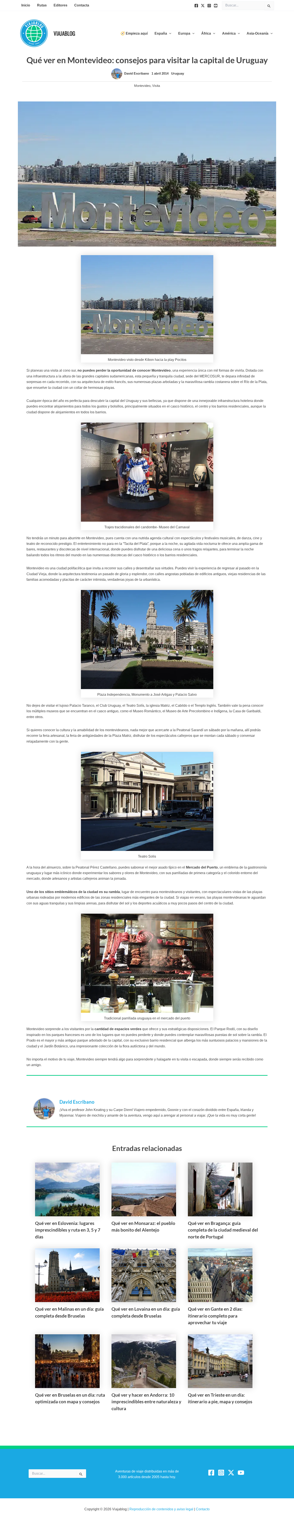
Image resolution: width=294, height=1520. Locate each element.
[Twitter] (203, 6)
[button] (169, 33)
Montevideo (142, 85)
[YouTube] (216, 6)
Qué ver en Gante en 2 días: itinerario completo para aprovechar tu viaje (215, 1315)
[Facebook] (196, 6)
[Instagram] (209, 6)
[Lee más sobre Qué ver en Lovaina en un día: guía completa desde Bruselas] (143, 1275)
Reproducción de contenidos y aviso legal (161, 1509)
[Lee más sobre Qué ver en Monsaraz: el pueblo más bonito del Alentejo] (143, 1189)
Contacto (203, 1509)
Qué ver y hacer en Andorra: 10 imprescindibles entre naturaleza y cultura (146, 1401)
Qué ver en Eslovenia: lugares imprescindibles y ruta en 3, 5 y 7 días (67, 1229)
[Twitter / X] (231, 1472)
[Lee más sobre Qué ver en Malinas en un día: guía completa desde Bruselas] (67, 1275)
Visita (156, 85)
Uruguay (177, 73)
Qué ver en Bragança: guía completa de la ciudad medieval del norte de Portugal (223, 1229)
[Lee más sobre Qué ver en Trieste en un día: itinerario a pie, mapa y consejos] (220, 1361)
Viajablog (64, 33)
